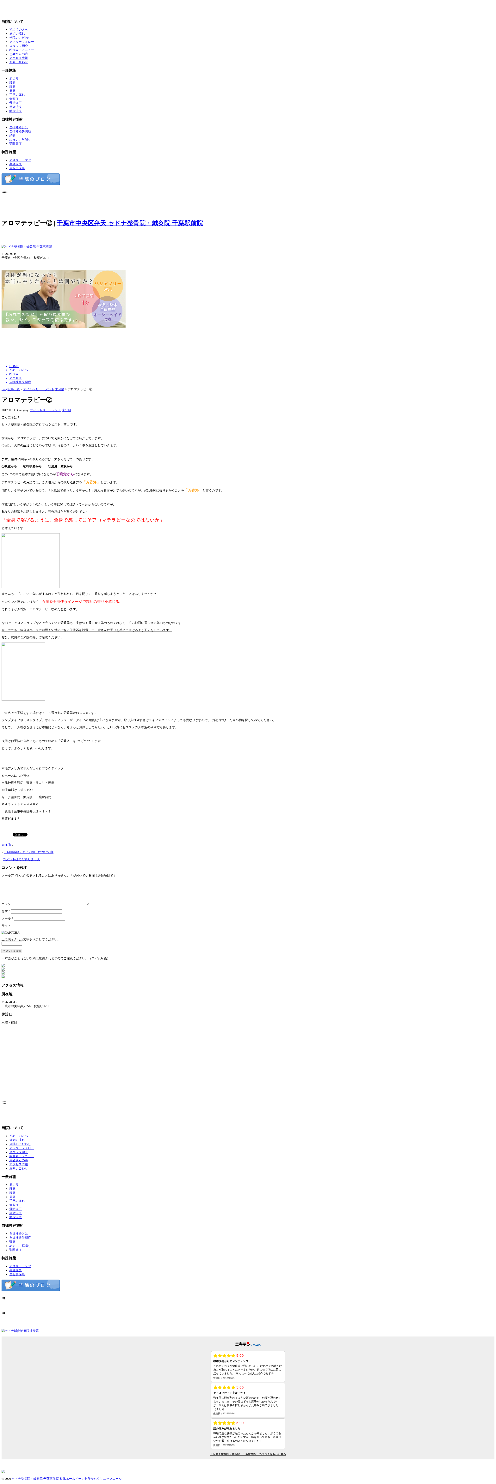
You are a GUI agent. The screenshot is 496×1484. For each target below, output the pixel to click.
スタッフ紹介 (18, 45)
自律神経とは (18, 127)
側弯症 (14, 98)
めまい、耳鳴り (20, 139)
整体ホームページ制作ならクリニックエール (91, 1478)
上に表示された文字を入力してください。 (31, 939)
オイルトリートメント (38, 389)
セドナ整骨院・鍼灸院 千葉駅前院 (36, 1478)
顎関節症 (15, 143)
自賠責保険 (17, 168)
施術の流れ (17, 33)
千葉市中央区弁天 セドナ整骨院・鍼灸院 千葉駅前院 (130, 223)
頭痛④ (6, 845)
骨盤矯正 (15, 103)
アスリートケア (20, 160)
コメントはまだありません (21, 859)
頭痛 (12, 135)
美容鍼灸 (15, 164)
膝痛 (12, 86)
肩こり (14, 78)
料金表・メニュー (21, 49)
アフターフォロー (21, 41)
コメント (8, 904)
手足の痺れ (17, 94)
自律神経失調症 (20, 131)
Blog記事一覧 (11, 389)
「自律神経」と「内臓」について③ (28, 852)
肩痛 (12, 90)
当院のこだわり (20, 37)
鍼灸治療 (15, 111)
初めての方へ (18, 29)
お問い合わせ (18, 62)
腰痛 (12, 82)
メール (7, 918)
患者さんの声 (18, 54)
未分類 (59, 389)
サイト (6, 925)
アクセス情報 (18, 58)
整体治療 (15, 107)
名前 (6, 911)
